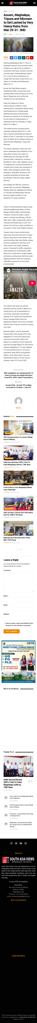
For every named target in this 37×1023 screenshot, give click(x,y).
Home (5, 11)
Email (6, 605)
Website (6, 614)
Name (6, 596)
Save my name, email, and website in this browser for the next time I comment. (19, 624)
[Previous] (16, 549)
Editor (11, 34)
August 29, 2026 (15, 442)
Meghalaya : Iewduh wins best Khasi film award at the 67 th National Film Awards (21, 824)
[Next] (20, 549)
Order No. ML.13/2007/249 (27, 1017)
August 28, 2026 (15, 492)
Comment (8, 570)
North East (12, 11)
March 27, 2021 (20, 34)
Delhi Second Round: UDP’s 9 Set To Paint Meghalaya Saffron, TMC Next (13, 783)
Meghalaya (9, 433)
